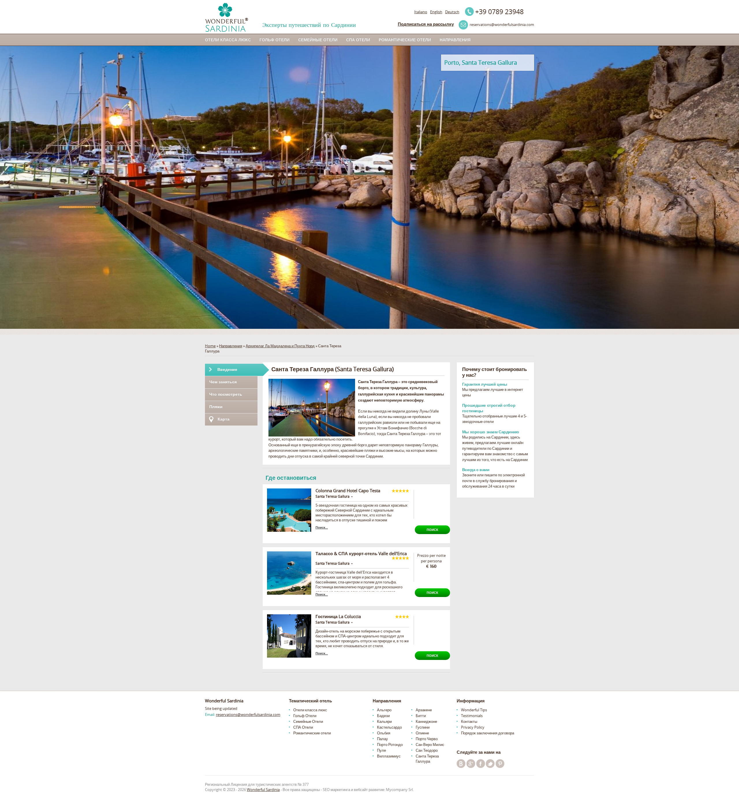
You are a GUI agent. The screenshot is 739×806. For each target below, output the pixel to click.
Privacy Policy (472, 727)
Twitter (490, 763)
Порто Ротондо (390, 744)
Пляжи (216, 406)
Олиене (422, 733)
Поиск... (322, 527)
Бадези (383, 715)
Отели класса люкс (228, 39)
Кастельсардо (389, 727)
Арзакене (424, 709)
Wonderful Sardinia (263, 789)
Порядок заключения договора (487, 733)
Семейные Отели (317, 39)
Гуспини (423, 727)
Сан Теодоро (427, 750)
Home (210, 345)
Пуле (381, 750)
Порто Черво (427, 738)
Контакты (469, 721)
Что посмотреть (225, 394)
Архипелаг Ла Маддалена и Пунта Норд (280, 345)
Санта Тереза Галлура (427, 758)
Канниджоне (426, 721)
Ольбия (383, 733)
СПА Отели (358, 39)
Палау (382, 738)
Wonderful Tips (474, 709)
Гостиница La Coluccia (338, 616)
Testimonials (472, 715)
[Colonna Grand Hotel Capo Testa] (289, 510)
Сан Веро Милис (430, 744)
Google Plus (470, 763)
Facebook (480, 763)
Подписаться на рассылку (426, 24)
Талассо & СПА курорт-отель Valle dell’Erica (361, 553)
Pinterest (500, 763)
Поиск (432, 529)
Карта (223, 419)
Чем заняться (223, 382)
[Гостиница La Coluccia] (289, 636)
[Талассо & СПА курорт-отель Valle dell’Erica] (289, 573)
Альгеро (384, 709)
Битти (421, 715)
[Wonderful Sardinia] (226, 17)
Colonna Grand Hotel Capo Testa (348, 490)
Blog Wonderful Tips (461, 763)
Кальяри (384, 721)
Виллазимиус (389, 756)
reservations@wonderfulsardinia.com (248, 714)
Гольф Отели (275, 39)
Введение (227, 369)
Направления (455, 39)
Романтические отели (405, 39)
